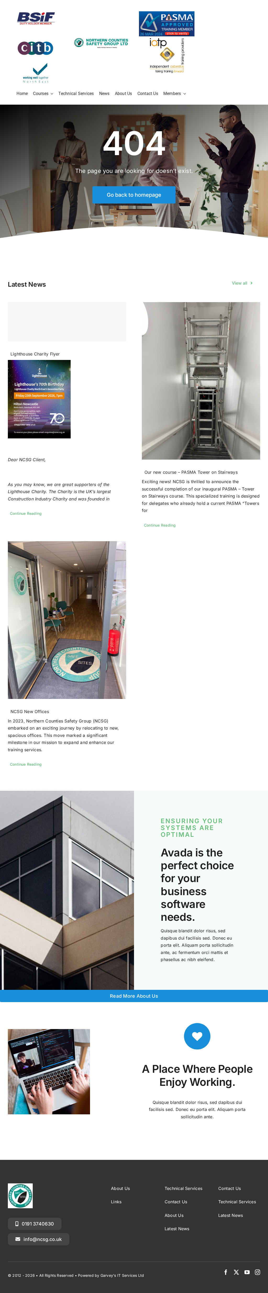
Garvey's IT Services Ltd (122, 1275)
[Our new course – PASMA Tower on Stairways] (201, 381)
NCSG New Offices (29, 711)
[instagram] (257, 1272)
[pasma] (166, 13)
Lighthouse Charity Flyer (35, 354)
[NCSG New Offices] (67, 620)
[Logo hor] (101, 39)
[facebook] (225, 1272)
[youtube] (247, 1272)
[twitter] (236, 1272)
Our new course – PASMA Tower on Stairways (191, 472)
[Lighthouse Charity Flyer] (67, 321)
